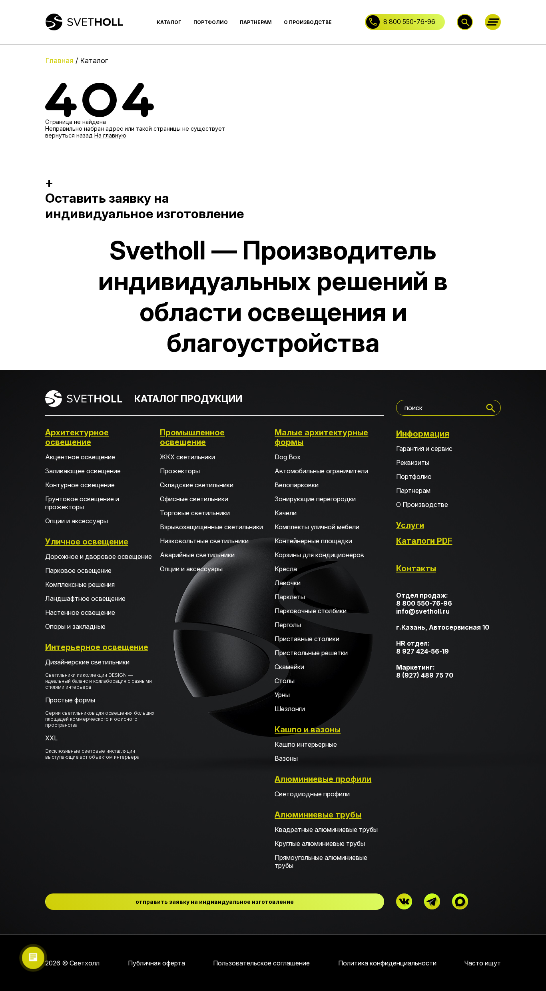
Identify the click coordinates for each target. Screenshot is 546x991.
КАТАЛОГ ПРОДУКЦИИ (188, 399)
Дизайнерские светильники (98, 674)
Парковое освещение (78, 570)
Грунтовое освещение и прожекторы (82, 503)
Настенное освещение (80, 612)
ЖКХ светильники (187, 457)
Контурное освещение (80, 485)
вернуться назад (69, 135)
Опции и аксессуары (76, 521)
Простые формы (99, 712)
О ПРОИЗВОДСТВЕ (308, 22)
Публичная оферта (156, 963)
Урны (282, 695)
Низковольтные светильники (204, 541)
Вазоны (286, 758)
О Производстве (422, 504)
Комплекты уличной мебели (317, 527)
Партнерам (413, 491)
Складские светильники (196, 485)
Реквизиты (412, 463)
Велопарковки (297, 485)
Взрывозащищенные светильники (211, 527)
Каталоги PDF (424, 541)
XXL (92, 747)
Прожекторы (180, 471)
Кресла (286, 569)
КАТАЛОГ (169, 22)
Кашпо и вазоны (308, 729)
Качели (286, 513)
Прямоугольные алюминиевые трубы (321, 861)
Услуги (410, 525)
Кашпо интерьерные (306, 744)
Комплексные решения (80, 584)
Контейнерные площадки (313, 541)
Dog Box (288, 457)
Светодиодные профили (312, 794)
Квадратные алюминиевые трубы (326, 829)
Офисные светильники (194, 499)
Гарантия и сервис (424, 449)
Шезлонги (290, 709)
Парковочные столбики (311, 611)
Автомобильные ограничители (321, 471)
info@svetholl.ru (423, 611)
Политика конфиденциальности (387, 963)
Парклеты (290, 597)
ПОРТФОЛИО (210, 22)
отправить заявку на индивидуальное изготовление (215, 901)
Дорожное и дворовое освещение (98, 556)
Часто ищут (482, 963)
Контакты (416, 568)
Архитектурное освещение (77, 437)
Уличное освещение (86, 541)
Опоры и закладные (75, 626)
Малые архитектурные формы (321, 437)
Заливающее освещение (83, 471)
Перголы (288, 625)
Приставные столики (307, 639)
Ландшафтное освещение (85, 598)
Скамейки (289, 667)
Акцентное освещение (80, 457)
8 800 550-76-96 (409, 22)
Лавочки (288, 583)
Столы (285, 681)
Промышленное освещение (192, 437)
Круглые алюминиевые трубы (320, 843)
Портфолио (414, 477)
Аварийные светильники (197, 555)
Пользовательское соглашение (261, 963)
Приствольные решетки (311, 653)
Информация (422, 434)
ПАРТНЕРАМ (256, 22)
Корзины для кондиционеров (319, 555)
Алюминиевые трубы (318, 815)
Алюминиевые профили (323, 779)
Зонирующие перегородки (315, 499)
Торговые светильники (195, 513)
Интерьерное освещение (96, 647)
